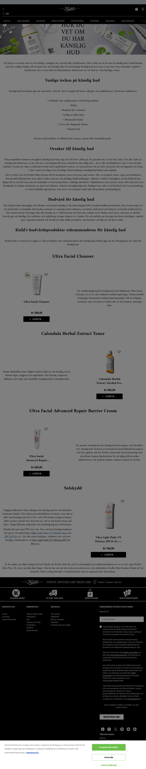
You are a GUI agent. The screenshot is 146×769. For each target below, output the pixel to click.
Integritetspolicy (32, 753)
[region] (73, 754)
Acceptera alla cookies (108, 747)
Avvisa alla (108, 757)
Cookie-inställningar (109, 765)
